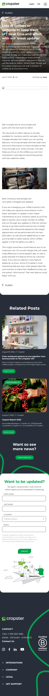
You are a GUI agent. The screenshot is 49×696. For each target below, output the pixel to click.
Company (11, 670)
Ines (45, 77)
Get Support (14, 684)
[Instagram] (3, 649)
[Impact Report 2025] (24, 395)
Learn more (8, 371)
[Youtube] (22, 649)
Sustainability (13, 382)
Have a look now (24, 457)
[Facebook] (9, 649)
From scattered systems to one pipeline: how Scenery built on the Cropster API (23, 357)
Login (31, 4)
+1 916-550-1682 (15, 634)
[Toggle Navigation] (45, 4)
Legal (9, 677)
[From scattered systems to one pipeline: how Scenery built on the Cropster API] (24, 332)
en (39, 4)
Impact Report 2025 (11, 420)
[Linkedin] (15, 649)
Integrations (14, 662)
